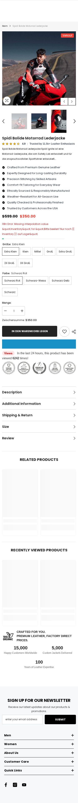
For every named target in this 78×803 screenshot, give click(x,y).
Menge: (6, 303)
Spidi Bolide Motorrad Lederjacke (33, 138)
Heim (5, 26)
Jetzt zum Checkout (39, 344)
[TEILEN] (73, 332)
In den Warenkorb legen (30, 331)
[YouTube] (24, 784)
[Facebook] (5, 784)
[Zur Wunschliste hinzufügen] (64, 331)
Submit (60, 719)
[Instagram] (15, 784)
